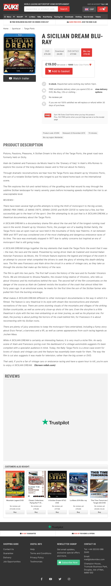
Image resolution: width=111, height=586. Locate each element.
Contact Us (8, 549)
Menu (8, 17)
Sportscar (16, 28)
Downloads (69, 17)
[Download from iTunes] (51, 126)
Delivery (7, 557)
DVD (47, 52)
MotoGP (20, 17)
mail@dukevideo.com (94, 559)
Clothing (78, 17)
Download (59, 52)
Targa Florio (29, 28)
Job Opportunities (12, 561)
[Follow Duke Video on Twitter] (60, 579)
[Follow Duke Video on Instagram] (69, 579)
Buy (15, 512)
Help (32, 549)
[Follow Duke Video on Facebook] (42, 579)
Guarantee (8, 553)
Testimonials (36, 561)
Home (5, 28)
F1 (14, 17)
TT (26, 17)
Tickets (98, 17)
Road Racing (47, 17)
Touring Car (58, 17)
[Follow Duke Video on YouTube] (50, 579)
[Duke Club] (48, 117)
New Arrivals (88, 17)
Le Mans (32, 17)
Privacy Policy (37, 557)
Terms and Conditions (40, 553)
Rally (39, 17)
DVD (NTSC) (73, 52)
